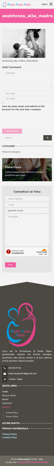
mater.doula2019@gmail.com (22, 373)
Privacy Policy (12, 416)
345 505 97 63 (14, 368)
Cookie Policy (12, 412)
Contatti (7, 403)
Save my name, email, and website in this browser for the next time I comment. (23, 108)
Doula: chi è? (9, 395)
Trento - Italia (15, 379)
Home (5, 391)
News (5, 399)
